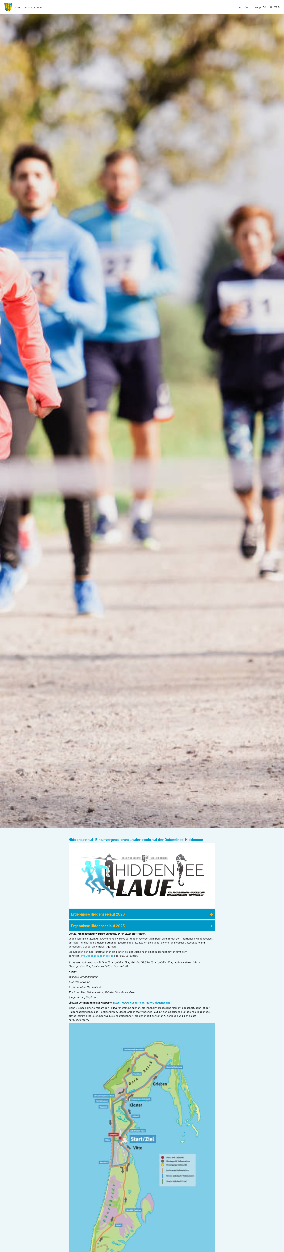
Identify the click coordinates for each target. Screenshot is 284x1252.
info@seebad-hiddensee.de (97, 955)
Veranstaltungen (33, 7)
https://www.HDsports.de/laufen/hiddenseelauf (142, 1002)
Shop (258, 7)
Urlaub (17, 7)
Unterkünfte (244, 7)
